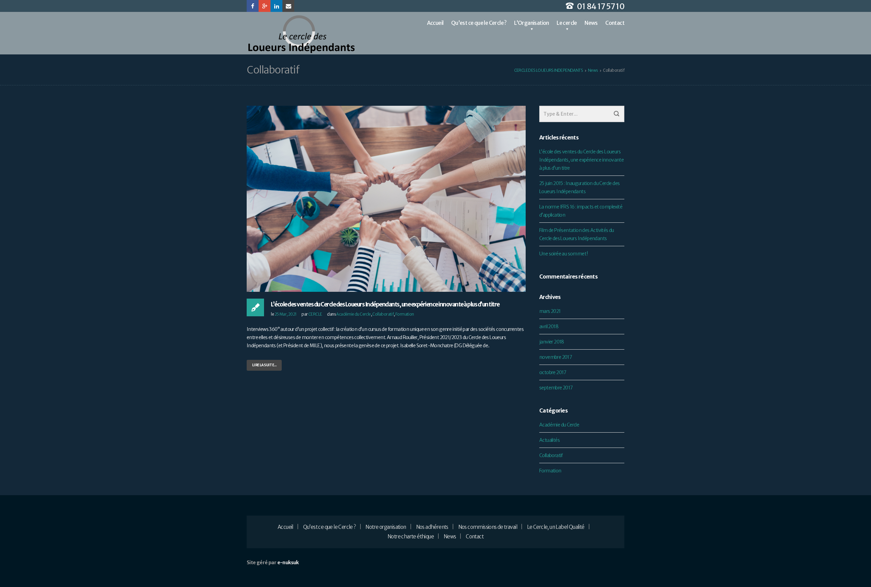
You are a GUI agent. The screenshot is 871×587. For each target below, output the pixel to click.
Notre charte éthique (411, 536)
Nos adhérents (432, 527)
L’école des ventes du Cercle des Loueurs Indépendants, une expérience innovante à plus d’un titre (385, 304)
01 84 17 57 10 (600, 6)
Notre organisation (385, 527)
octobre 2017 (552, 372)
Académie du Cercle (353, 314)
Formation (404, 314)
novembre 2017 (555, 357)
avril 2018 (548, 326)
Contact (614, 22)
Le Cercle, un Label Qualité (556, 527)
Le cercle (567, 22)
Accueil (435, 22)
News (591, 22)
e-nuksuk (288, 562)
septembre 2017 (556, 388)
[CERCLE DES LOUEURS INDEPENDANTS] (301, 34)
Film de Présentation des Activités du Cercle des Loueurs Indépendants (576, 234)
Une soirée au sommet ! (563, 254)
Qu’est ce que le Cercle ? (479, 22)
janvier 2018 (551, 342)
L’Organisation (531, 22)
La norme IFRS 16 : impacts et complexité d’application (580, 211)
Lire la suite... (264, 365)
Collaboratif (383, 314)
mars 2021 (550, 311)
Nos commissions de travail (487, 527)
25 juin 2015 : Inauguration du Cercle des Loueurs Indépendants (579, 187)
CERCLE (315, 314)
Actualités (549, 440)
